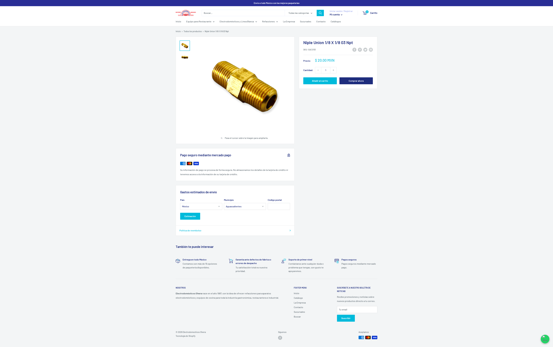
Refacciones (268, 21)
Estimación (190, 216)
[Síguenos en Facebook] (280, 338)
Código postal (275, 199)
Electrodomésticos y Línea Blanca (237, 21)
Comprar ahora (356, 80)
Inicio (178, 21)
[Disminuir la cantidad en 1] (318, 70)
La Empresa (289, 21)
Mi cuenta (335, 14)
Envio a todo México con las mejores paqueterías (276, 3)
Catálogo (298, 297)
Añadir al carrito (320, 80)
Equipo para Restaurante (198, 21)
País (182, 199)
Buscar (297, 316)
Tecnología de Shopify (185, 336)
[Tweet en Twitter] (365, 49)
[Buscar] (320, 13)
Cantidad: (308, 70)
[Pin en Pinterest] (360, 49)
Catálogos (336, 21)
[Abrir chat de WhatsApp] (545, 339)
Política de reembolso (190, 230)
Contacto (321, 21)
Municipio (229, 199)
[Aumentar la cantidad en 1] (333, 70)
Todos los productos (193, 31)
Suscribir (346, 318)
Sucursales (305, 21)
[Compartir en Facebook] (354, 49)
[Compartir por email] (371, 49)
